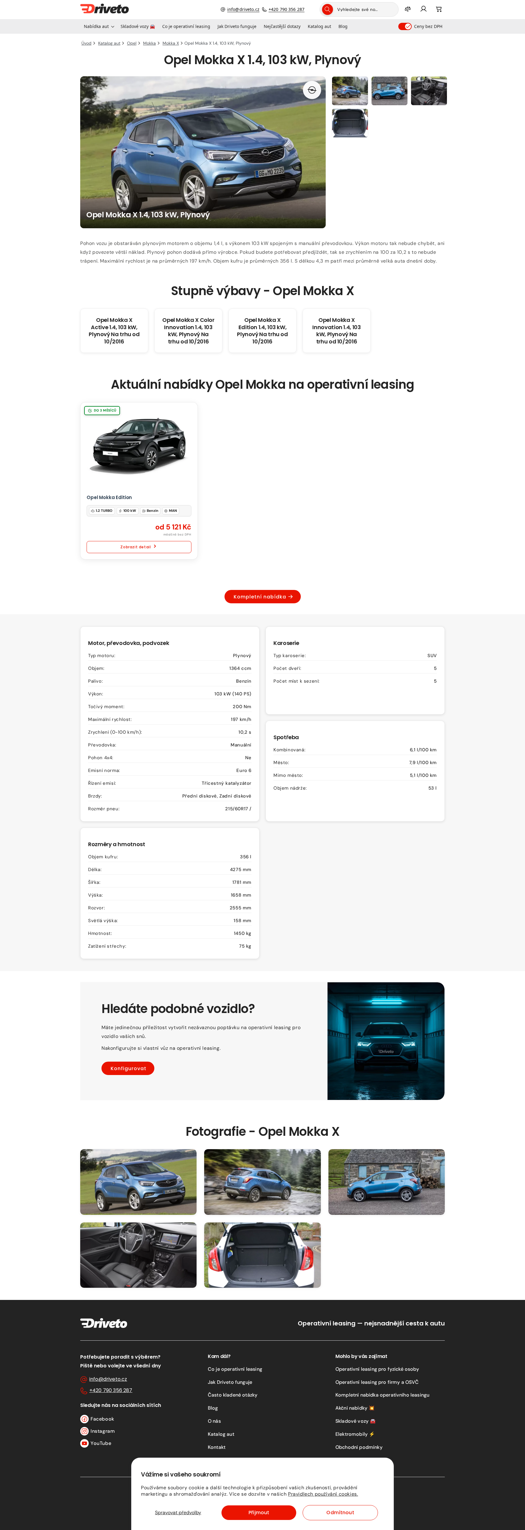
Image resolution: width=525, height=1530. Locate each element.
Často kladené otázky (232, 1395)
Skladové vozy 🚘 (355, 1421)
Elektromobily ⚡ (355, 1434)
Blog (213, 1408)
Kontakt (216, 1447)
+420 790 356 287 (286, 9)
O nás (214, 1421)
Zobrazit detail (135, 547)
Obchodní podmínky (359, 1447)
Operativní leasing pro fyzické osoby (377, 1369)
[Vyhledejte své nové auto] (327, 9)
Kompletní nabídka (260, 596)
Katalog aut (221, 1434)
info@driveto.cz (243, 9)
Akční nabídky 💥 (355, 1408)
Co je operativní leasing (235, 1369)
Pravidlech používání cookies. (323, 1494)
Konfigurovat (128, 1068)
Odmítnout (340, 1512)
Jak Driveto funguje (230, 1382)
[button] (98, 26)
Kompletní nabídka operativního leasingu (382, 1395)
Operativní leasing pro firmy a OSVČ (377, 1382)
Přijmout (259, 1512)
